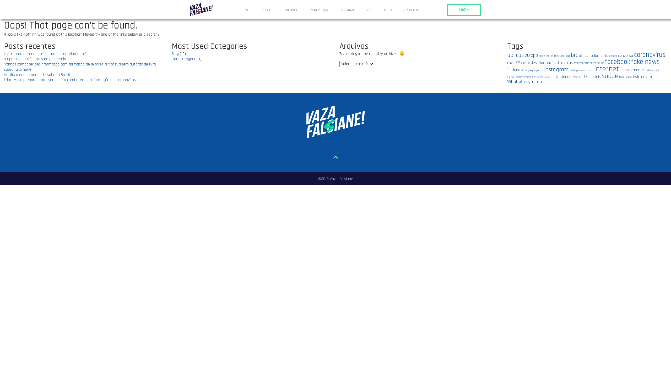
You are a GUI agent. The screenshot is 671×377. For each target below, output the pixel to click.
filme (524, 70)
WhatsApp (517, 82)
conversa (625, 55)
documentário (581, 63)
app (534, 55)
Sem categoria (184, 59)
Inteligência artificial (581, 70)
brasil (577, 55)
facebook (617, 61)
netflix (535, 77)
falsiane (513, 70)
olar (542, 77)
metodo (649, 70)
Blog (370, 10)
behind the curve (555, 56)
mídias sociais (523, 77)
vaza (649, 76)
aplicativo (518, 55)
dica (560, 62)
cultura (525, 63)
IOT (622, 70)
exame (600, 63)
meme (638, 70)
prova (575, 77)
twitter (639, 76)
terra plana (625, 77)
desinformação (543, 62)
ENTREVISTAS (318, 10)
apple (542, 56)
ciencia (613, 56)
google (531, 70)
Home (244, 10)
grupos (539, 70)
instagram (556, 69)
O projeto (411, 10)
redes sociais (590, 76)
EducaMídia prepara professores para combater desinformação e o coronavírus (70, 80)
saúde (610, 76)
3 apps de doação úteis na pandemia (35, 59)
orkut (548, 77)
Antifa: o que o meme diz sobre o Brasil (37, 74)
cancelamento (596, 55)
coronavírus (649, 54)
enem (593, 63)
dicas (568, 62)
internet (606, 69)
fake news (645, 61)
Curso (264, 10)
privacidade (562, 76)
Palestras (346, 10)
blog (567, 56)
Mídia (388, 10)
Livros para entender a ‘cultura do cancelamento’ (45, 54)
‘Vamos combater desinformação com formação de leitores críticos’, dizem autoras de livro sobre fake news (80, 67)
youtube (536, 82)
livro (628, 70)
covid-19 (513, 62)
